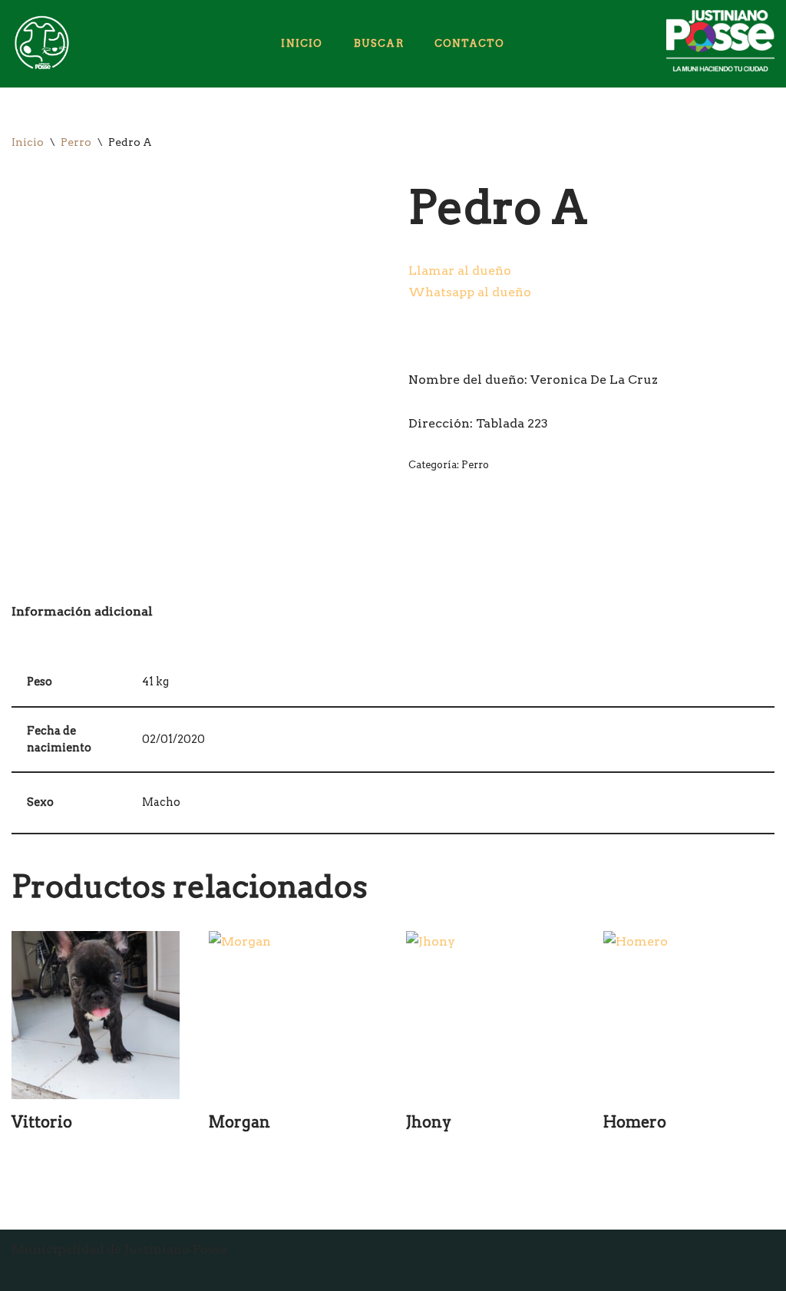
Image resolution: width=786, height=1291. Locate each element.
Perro (76, 142)
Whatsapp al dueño (469, 292)
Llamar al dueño (459, 270)
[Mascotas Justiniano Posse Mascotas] (41, 44)
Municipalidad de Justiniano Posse (119, 1249)
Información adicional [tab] (82, 611)
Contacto (469, 43)
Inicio (301, 43)
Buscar (379, 43)
